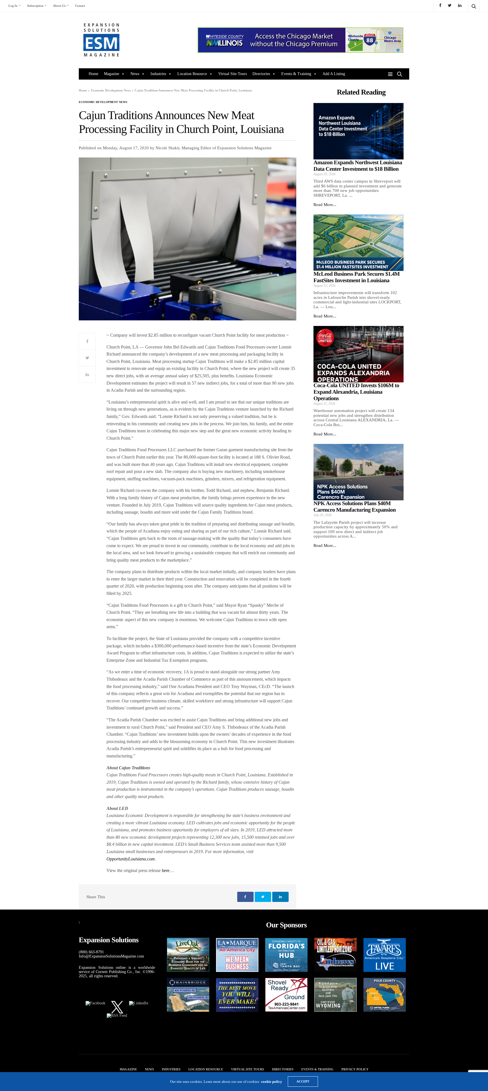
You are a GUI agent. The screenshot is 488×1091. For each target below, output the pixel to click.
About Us (59, 5)
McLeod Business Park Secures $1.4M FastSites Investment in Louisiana (356, 277)
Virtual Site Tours (232, 74)
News (134, 74)
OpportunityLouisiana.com (130, 858)
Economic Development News (103, 102)
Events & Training (296, 74)
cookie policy (271, 1081)
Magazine (111, 74)
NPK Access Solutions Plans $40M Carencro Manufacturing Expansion (354, 506)
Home (93, 74)
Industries (158, 74)
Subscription (35, 5)
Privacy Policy (355, 1069)
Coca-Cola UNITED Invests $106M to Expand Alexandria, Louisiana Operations (356, 392)
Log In (13, 5)
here (165, 870)
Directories (261, 74)
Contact (80, 5)
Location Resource (192, 74)
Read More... (324, 204)
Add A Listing (334, 74)
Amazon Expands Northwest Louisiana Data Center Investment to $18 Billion (357, 165)
